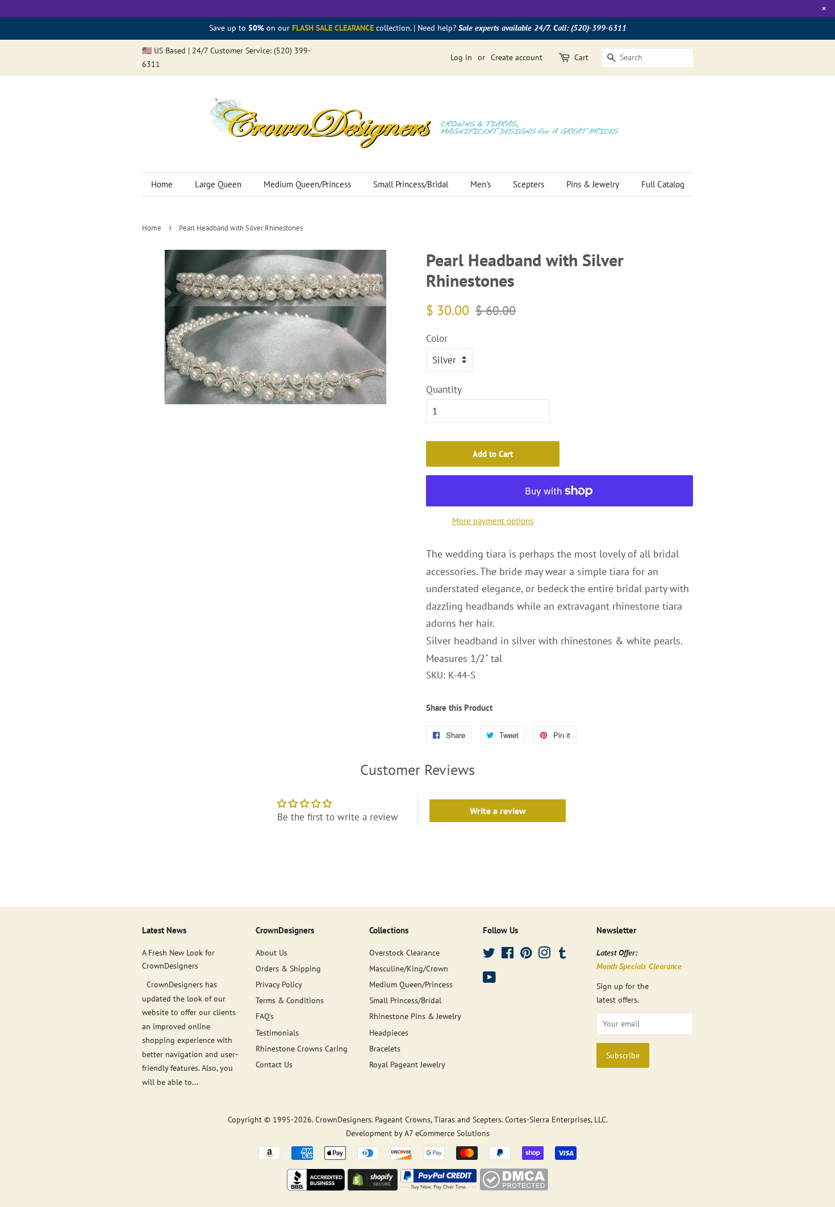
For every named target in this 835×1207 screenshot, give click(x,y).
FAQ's (265, 1016)
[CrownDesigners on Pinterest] (526, 954)
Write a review (498, 810)
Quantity (444, 389)
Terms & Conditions (290, 1000)
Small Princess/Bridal (410, 184)
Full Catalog (662, 184)
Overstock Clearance (404, 952)
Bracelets (384, 1048)
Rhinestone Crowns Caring (302, 1048)
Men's (480, 184)
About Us (271, 952)
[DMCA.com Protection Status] (513, 1187)
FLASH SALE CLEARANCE (333, 28)
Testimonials (277, 1032)
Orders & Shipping (288, 968)
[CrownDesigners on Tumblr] (562, 954)
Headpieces (388, 1032)
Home (162, 184)
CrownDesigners (343, 1119)
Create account (516, 57)
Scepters (528, 184)
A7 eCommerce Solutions (447, 1133)
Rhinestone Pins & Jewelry (415, 1016)
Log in (461, 57)
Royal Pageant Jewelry (407, 1064)
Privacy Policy (279, 984)
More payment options (492, 521)
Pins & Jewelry (592, 184)
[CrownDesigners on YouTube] (489, 979)
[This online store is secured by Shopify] (373, 1187)
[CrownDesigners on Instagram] (544, 954)
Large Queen (218, 184)
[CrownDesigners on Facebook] (507, 954)
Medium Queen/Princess (307, 184)
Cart (581, 57)
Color (437, 338)
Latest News (164, 930)
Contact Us (274, 1064)
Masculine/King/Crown (408, 968)
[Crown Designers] (316, 1187)
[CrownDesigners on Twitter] (489, 954)
